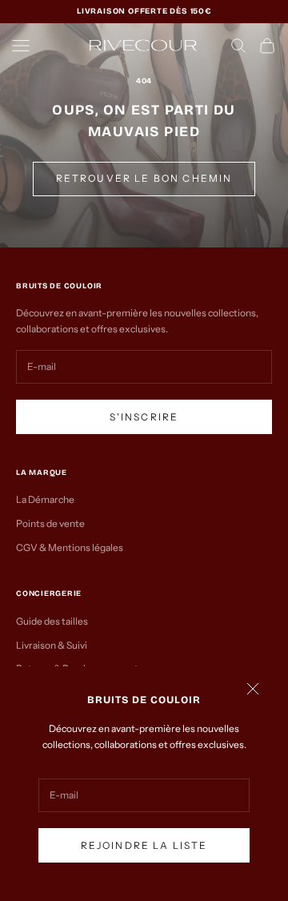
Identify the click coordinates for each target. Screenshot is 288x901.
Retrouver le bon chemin (144, 178)
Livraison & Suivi (51, 645)
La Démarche (45, 499)
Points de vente (50, 523)
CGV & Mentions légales (69, 547)
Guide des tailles (52, 621)
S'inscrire (144, 417)
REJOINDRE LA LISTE (144, 845)
